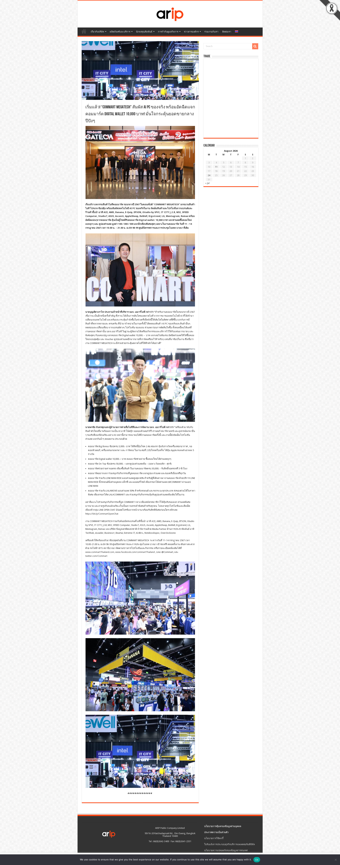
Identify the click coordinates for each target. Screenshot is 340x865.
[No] (335, 859)
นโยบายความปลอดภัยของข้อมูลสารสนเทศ (226, 850)
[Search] (255, 46)
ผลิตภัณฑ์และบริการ (120, 31)
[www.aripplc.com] (170, 13)
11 (216, 166)
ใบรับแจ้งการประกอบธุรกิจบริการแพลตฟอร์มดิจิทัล (229, 844)
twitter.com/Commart (96, 556)
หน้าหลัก (84, 31)
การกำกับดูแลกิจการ (168, 31)
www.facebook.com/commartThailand (135, 552)
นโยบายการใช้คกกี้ (213, 838)
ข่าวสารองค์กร (191, 31)
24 (209, 175)
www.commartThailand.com (99, 552)
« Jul (207, 183)
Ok (256, 859)
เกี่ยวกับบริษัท (97, 31)
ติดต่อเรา (226, 31)
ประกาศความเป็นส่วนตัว (216, 832)
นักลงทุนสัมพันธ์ (144, 31)
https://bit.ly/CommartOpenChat (101, 513)
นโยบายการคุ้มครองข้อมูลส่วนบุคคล (222, 826)
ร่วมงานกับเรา (211, 31)
